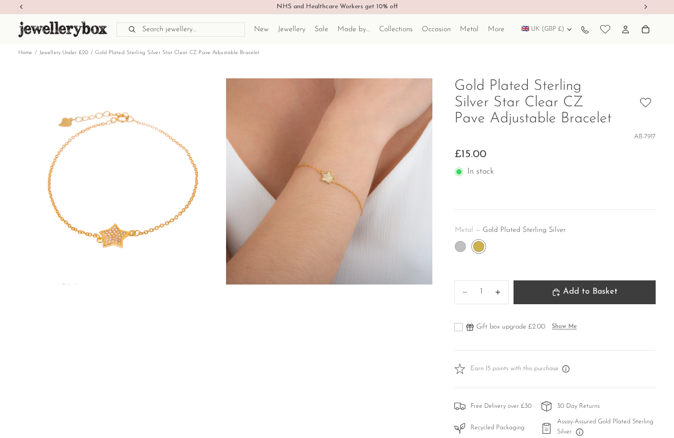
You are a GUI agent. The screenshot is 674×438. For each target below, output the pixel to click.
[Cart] (645, 29)
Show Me (564, 326)
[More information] (566, 369)
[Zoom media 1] (121, 181)
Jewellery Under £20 (63, 52)
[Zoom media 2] (329, 181)
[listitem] (496, 29)
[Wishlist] (605, 29)
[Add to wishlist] (645, 103)
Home (25, 52)
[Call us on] (585, 29)
